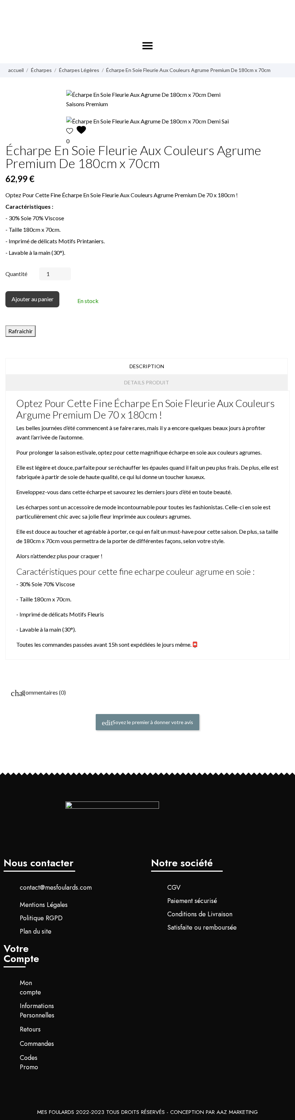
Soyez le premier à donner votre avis (152, 722)
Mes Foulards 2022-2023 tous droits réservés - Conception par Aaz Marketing (147, 1112)
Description (147, 366)
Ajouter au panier (33, 298)
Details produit (146, 382)
